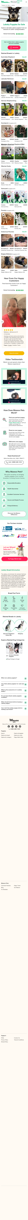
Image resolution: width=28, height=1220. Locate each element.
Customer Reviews (6, 885)
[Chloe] (7, 268)
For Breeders (4, 889)
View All (24, 57)
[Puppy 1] (7, 93)
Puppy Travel (17, 885)
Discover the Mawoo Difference (14, 514)
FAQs (2, 1038)
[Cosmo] (7, 202)
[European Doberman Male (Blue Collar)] (21, 246)
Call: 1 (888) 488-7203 (15, 462)
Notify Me (15, 47)
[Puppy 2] (21, 93)
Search (3, 733)
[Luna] (7, 224)
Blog (2, 887)
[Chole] (7, 159)
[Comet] (21, 180)
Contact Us (17, 1038)
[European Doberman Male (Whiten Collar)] (7, 246)
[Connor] (21, 115)
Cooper (10, 345)
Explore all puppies (18, 733)
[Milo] (7, 71)
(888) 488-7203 (19, 1)
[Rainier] (21, 71)
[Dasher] (7, 137)
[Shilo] (21, 268)
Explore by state (18, 735)
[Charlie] (21, 159)
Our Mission (17, 887)
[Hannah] (7, 115)
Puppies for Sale (6, 5)
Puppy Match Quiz (14, 422)
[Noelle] (21, 137)
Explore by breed (5, 735)
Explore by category (6, 737)
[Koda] (7, 180)
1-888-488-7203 (15, 729)
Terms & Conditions (19, 1039)
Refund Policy (4, 1041)
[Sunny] (21, 202)
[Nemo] (21, 224)
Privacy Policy (4, 1039)
